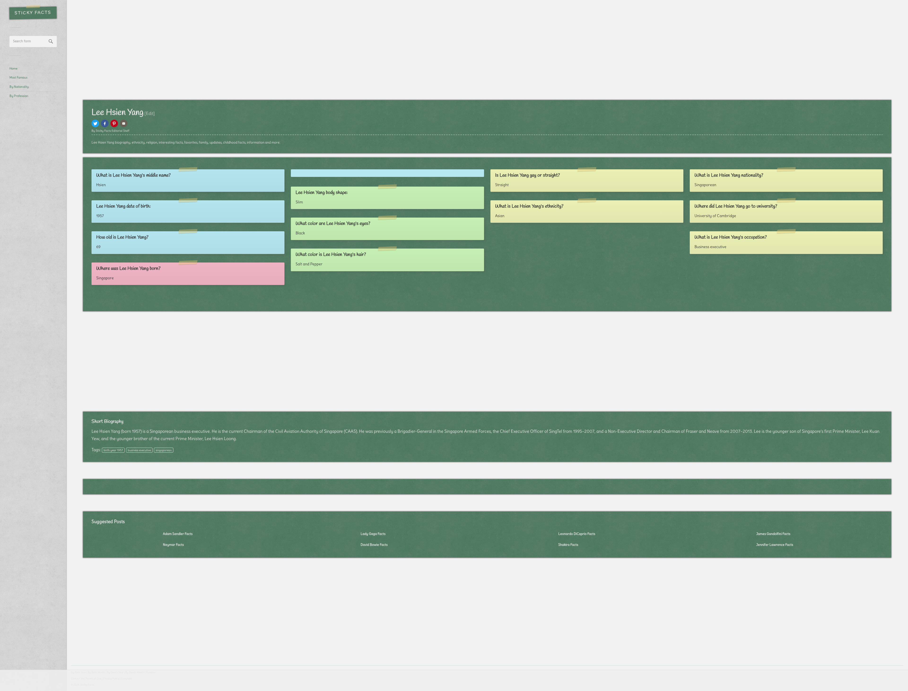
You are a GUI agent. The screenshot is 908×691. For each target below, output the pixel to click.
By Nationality (19, 86)
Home (13, 68)
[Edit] (149, 113)
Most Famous (18, 77)
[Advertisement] (33, 181)
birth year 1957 (113, 450)
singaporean (164, 450)
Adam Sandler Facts (177, 534)
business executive (139, 450)
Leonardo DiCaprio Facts (576, 534)
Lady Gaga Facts (373, 534)
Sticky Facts (33, 13)
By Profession (18, 96)
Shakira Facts (568, 544)
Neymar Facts (173, 544)
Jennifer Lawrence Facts (774, 544)
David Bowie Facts (374, 544)
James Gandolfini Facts (773, 534)
